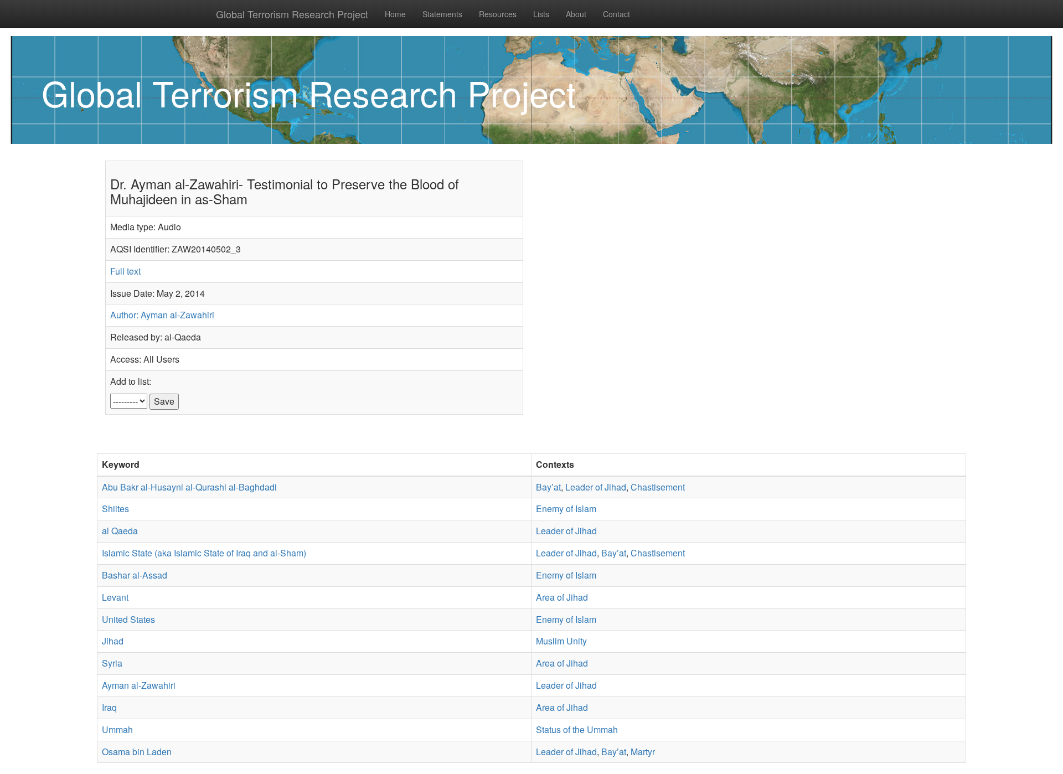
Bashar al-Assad (134, 575)
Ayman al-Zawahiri (139, 685)
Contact (616, 13)
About (576, 13)
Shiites (115, 508)
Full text (125, 271)
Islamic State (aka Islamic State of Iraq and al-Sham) (204, 552)
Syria (112, 663)
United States (128, 619)
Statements (442, 13)
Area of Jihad (562, 597)
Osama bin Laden (137, 751)
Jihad (112, 640)
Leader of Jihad (595, 487)
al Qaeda (120, 530)
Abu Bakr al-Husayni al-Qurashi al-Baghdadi (189, 487)
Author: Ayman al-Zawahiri (162, 314)
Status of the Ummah (577, 729)
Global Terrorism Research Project (292, 14)
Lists (541, 13)
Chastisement (658, 487)
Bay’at (548, 487)
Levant (115, 597)
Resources (498, 13)
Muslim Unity (561, 640)
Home (395, 13)
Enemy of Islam (566, 508)
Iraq (109, 707)
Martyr (643, 751)
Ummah (117, 729)
